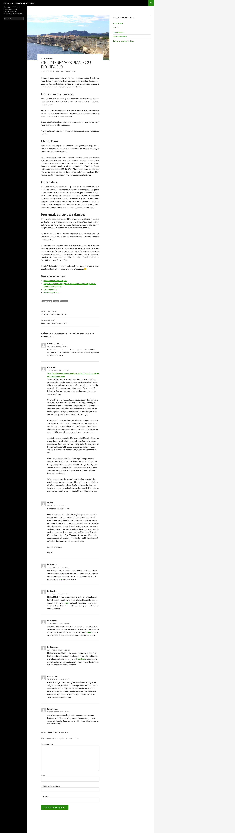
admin (57, 71)
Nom (43, 776)
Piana (56, 301)
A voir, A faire (47, 58)
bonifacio (47, 301)
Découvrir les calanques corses (53, 312)
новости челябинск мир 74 (55, 280)
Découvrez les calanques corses (20, 3)
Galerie (116, 28)
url (62, 579)
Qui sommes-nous (120, 36)
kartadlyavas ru (50, 289)
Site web (44, 796)
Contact (81, 659)
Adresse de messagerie (50, 786)
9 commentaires (69, 71)
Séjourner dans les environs (123, 41)
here (67, 603)
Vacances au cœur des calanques (54, 321)
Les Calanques (118, 32)
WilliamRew (52, 677)
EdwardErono (52, 709)
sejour (64, 301)
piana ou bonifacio (51, 292)
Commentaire (47, 744)
